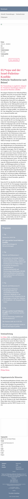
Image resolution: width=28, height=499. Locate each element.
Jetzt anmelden (14, 60)
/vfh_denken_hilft (17, 488)
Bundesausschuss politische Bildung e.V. (16, 484)
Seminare (4, 463)
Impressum (18, 463)
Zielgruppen (4, 17)
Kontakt (4, 467)
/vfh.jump (17, 487)
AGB (17, 465)
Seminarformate (20, 14)
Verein (3, 465)
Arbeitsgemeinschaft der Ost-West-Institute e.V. (14, 485)
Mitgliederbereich (20, 469)
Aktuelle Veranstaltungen (8, 14)
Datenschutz (18, 467)
